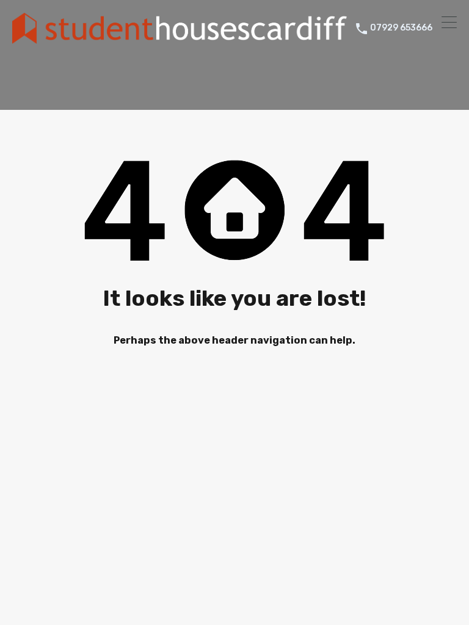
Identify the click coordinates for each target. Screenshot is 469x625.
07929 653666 (401, 28)
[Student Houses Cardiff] (179, 38)
